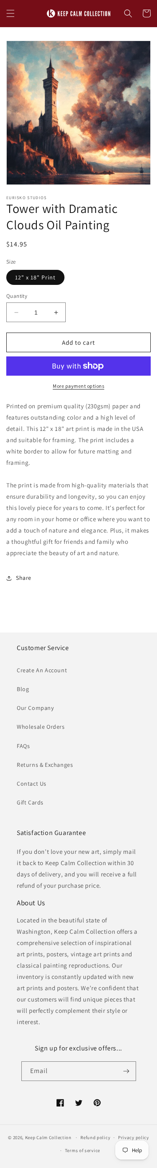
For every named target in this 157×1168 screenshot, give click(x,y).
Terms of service (82, 1150)
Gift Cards (30, 802)
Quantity (16, 296)
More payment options (78, 386)
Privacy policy (133, 1137)
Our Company (35, 708)
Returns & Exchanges (45, 764)
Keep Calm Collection (48, 1137)
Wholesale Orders (41, 726)
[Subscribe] (126, 1071)
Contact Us (31, 783)
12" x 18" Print (35, 277)
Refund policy (95, 1137)
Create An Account (42, 670)
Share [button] (23, 577)
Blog (23, 689)
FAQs (23, 746)
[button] (10, 13)
